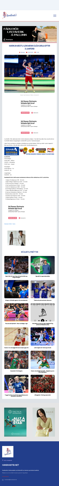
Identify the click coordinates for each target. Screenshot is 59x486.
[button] (54, 15)
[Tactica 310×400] (15, 422)
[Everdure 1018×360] (29, 34)
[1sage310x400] (44, 422)
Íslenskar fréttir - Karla (9, 224)
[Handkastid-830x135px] (29, 151)
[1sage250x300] (16, 238)
